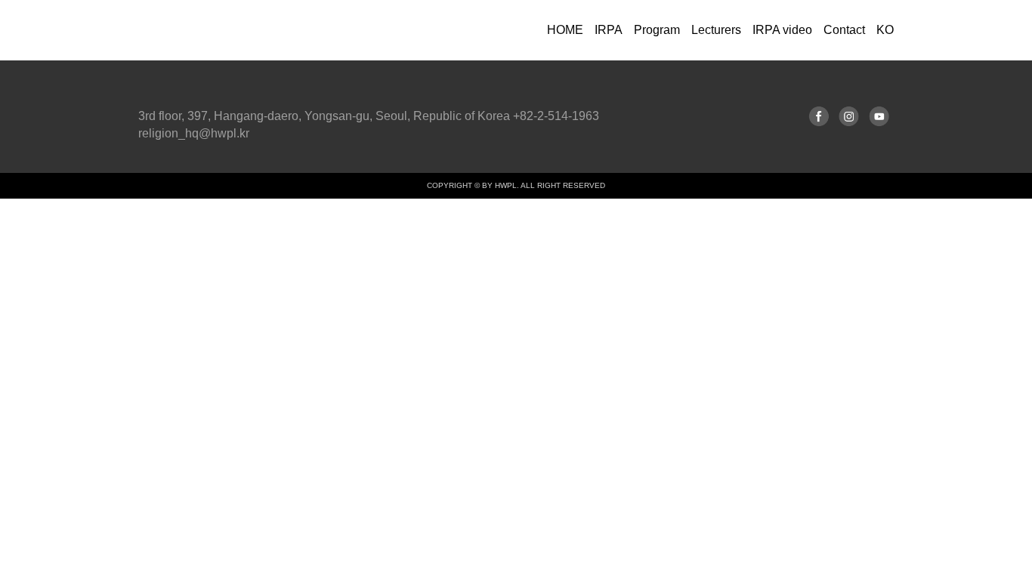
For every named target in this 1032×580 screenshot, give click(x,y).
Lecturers (716, 29)
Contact (844, 29)
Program (657, 29)
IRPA (609, 29)
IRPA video (782, 29)
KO (885, 29)
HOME (565, 29)
